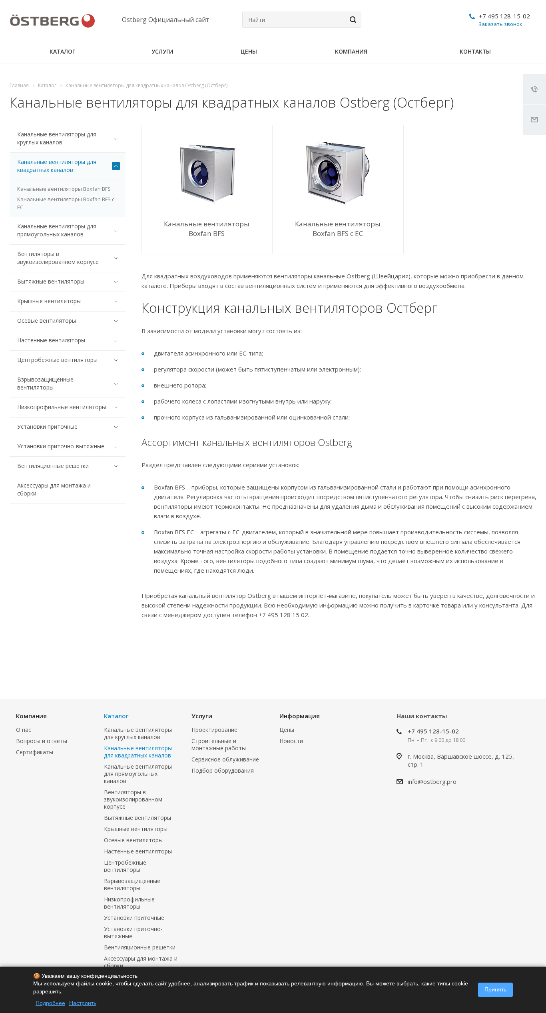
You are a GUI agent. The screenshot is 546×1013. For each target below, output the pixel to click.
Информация (299, 716)
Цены (249, 51)
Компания (351, 51)
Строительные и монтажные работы (218, 744)
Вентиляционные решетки (53, 466)
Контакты (475, 51)
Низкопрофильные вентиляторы (61, 407)
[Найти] (351, 20)
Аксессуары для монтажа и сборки (54, 489)
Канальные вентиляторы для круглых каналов (56, 138)
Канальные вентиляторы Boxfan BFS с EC (338, 228)
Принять (495, 989)
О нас (23, 729)
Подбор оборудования (222, 770)
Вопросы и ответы (41, 741)
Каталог (62, 51)
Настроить (82, 1003)
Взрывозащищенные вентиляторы (45, 383)
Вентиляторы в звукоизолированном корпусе (58, 258)
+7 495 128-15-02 (504, 16)
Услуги (162, 51)
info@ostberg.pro (432, 781)
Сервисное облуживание (225, 759)
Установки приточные (47, 426)
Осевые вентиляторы (46, 320)
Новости (291, 741)
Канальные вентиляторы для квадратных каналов (56, 166)
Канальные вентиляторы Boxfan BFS (206, 228)
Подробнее (50, 1003)
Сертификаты (34, 752)
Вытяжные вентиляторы (50, 281)
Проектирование (214, 729)
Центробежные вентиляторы (57, 360)
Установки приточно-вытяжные (60, 446)
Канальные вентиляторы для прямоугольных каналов (56, 230)
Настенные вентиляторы (51, 340)
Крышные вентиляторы (49, 301)
